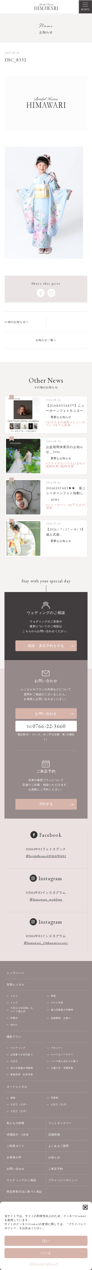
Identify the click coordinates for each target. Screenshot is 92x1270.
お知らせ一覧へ (46, 340)
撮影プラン (14, 1036)
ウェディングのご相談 (21, 1180)
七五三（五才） (59, 1104)
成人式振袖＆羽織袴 (62, 1009)
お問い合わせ (46, 713)
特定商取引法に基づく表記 (24, 1191)
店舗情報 (54, 1134)
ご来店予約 (55, 1169)
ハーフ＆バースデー (62, 1054)
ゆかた (14, 1024)
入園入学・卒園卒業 (62, 1067)
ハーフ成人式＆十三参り (64, 1061)
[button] (85, 1207)
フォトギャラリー (60, 1123)
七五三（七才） (19, 1104)
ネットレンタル (17, 1086)
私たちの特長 (15, 1123)
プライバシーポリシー (44, 1264)
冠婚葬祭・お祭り (61, 1018)
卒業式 (14, 1018)
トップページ (15, 973)
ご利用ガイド (15, 1146)
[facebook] (41, 293)
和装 (53, 995)
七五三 (14, 1061)
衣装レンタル (15, 984)
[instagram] (51, 293)
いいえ (46, 1253)
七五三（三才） (19, 1111)
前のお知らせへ (18, 322)
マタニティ (57, 1047)
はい (46, 1240)
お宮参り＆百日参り (21, 1054)
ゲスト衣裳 (57, 1002)
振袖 (12, 1097)
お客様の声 (14, 1157)
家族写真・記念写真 (21, 1074)
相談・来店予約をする (46, 646)
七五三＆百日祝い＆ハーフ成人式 (21, 1009)
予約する (46, 804)
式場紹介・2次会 (18, 1134)
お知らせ (54, 1157)
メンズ (14, 1002)
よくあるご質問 (58, 1146)
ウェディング (17, 1047)
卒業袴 (55, 1097)
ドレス (14, 995)
